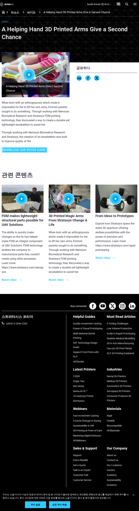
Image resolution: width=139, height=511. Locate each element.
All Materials (113, 430)
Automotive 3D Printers (119, 386)
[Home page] (2, 12)
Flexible (111, 420)
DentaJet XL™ (80, 391)
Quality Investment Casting (87, 323)
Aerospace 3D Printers (118, 391)
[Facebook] (88, 78)
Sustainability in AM (83, 425)
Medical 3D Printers (117, 381)
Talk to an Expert (82, 470)
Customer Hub (80, 475)
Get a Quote (79, 465)
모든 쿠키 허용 (59, 504)
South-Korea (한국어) (98, 4)
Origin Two (78, 381)
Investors (112, 485)
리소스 (15, 12)
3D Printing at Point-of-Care (87, 430)
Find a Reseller (80, 460)
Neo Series (78, 386)
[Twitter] (97, 78)
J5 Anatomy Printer (83, 396)
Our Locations (114, 465)
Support (77, 455)
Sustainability (114, 480)
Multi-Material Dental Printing (84, 335)
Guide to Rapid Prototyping (121, 333)
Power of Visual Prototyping (88, 328)
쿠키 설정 (35, 504)
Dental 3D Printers (116, 376)
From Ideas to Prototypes (114, 216)
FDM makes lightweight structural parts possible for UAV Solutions (22, 220)
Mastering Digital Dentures (87, 435)
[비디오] (40, 12)
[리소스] (23, 12)
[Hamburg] (135, 4)
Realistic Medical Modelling (121, 338)
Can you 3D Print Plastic (119, 348)
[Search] (127, 4)
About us (111, 455)
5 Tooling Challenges (117, 323)
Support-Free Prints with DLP (86, 354)
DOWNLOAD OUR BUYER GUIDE (25, 149)
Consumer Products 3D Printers (119, 398)
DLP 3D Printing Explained (120, 353)
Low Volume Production (119, 328)
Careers (111, 470)
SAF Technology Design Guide (85, 345)
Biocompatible (114, 425)
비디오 (31, 12)
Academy (112, 475)
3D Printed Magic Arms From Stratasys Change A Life (68, 220)
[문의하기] (118, 4)
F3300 (76, 376)
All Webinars (79, 440)
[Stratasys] (7, 4)
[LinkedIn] (79, 78)
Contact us (112, 460)
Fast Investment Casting (86, 415)
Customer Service (82, 480)
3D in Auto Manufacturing (120, 343)
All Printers (78, 401)
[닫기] (133, 495)
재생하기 (42, 74)
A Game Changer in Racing (87, 420)
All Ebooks (78, 361)
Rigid (109, 415)
